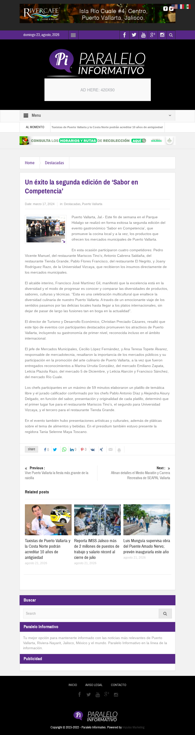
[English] (174, 6)
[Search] (165, 614)
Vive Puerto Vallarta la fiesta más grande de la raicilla (56, 473)
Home (30, 162)
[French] (181, 6)
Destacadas (54, 162)
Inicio (73, 685)
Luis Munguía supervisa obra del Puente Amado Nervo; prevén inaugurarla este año (146, 546)
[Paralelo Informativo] (97, 63)
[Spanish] (188, 6)
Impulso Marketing (133, 727)
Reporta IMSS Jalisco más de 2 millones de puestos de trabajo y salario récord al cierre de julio (96, 549)
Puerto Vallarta (92, 204)
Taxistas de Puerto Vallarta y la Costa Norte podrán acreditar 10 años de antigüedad (95, 127)
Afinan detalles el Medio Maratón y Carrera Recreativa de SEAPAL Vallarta (140, 473)
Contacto (118, 685)
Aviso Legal (94, 685)
